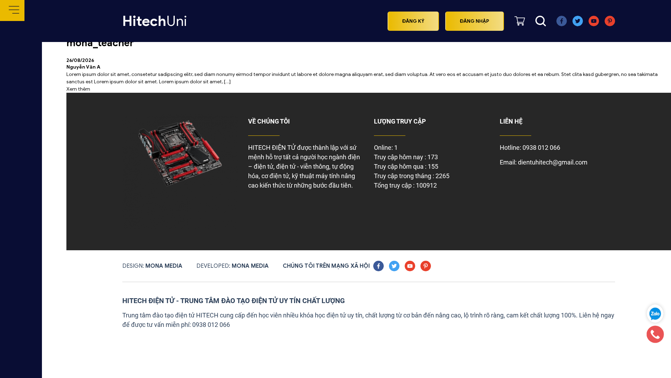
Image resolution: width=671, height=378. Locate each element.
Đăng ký (413, 21)
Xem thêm (78, 89)
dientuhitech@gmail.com (552, 162)
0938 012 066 (541, 147)
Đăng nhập (474, 21)
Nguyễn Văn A (83, 67)
